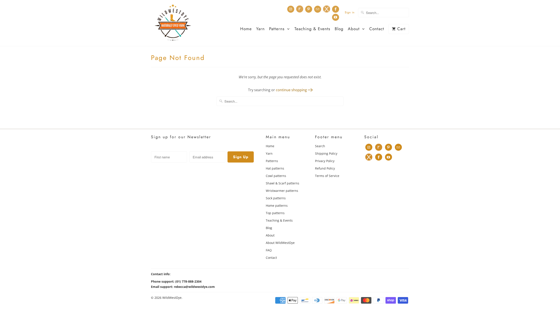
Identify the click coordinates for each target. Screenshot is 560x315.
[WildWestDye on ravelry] (299, 8)
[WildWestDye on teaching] (326, 8)
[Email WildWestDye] (317, 9)
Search (320, 146)
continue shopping (292, 90)
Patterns (277, 29)
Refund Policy (325, 168)
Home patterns (277, 205)
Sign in (350, 12)
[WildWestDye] (172, 23)
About (354, 29)
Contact (376, 29)
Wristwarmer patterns (282, 191)
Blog (339, 29)
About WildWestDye (280, 243)
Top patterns (275, 213)
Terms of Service (327, 176)
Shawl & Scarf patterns (282, 183)
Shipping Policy (326, 153)
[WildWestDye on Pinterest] (308, 9)
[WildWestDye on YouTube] (335, 17)
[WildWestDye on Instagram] (290, 9)
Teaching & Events (312, 29)
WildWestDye (172, 298)
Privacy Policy (324, 161)
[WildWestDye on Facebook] (335, 9)
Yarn (260, 29)
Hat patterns (275, 168)
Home (246, 29)
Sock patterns (276, 198)
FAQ (269, 250)
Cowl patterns (276, 176)
